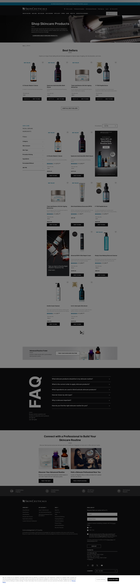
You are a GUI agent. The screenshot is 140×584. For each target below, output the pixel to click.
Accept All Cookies (113, 579)
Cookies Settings (100, 579)
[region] (70, 579)
